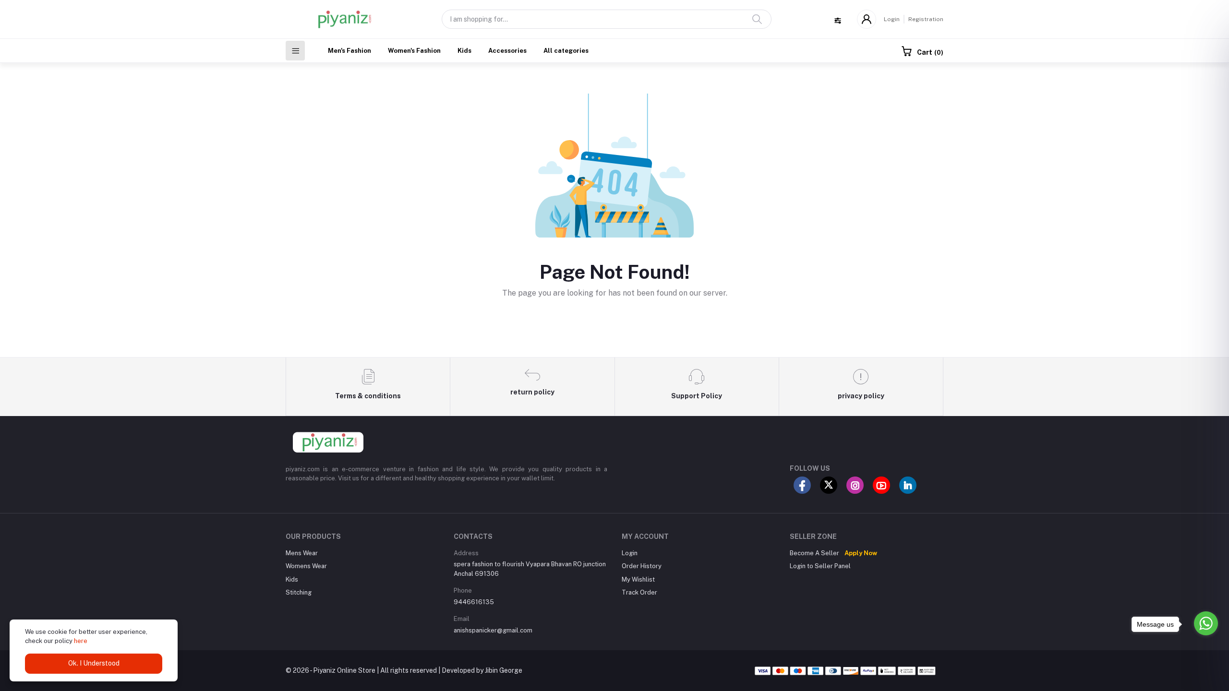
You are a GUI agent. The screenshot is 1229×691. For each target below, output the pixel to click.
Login (892, 19)
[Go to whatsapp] (1206, 623)
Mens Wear (302, 553)
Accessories (507, 50)
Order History (642, 566)
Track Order (639, 592)
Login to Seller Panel (820, 566)
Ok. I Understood (94, 663)
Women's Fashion (414, 50)
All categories (566, 50)
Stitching (299, 592)
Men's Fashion (349, 50)
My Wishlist (638, 579)
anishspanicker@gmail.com (493, 630)
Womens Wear (306, 566)
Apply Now (860, 553)
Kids (464, 50)
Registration (925, 19)
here (80, 640)
